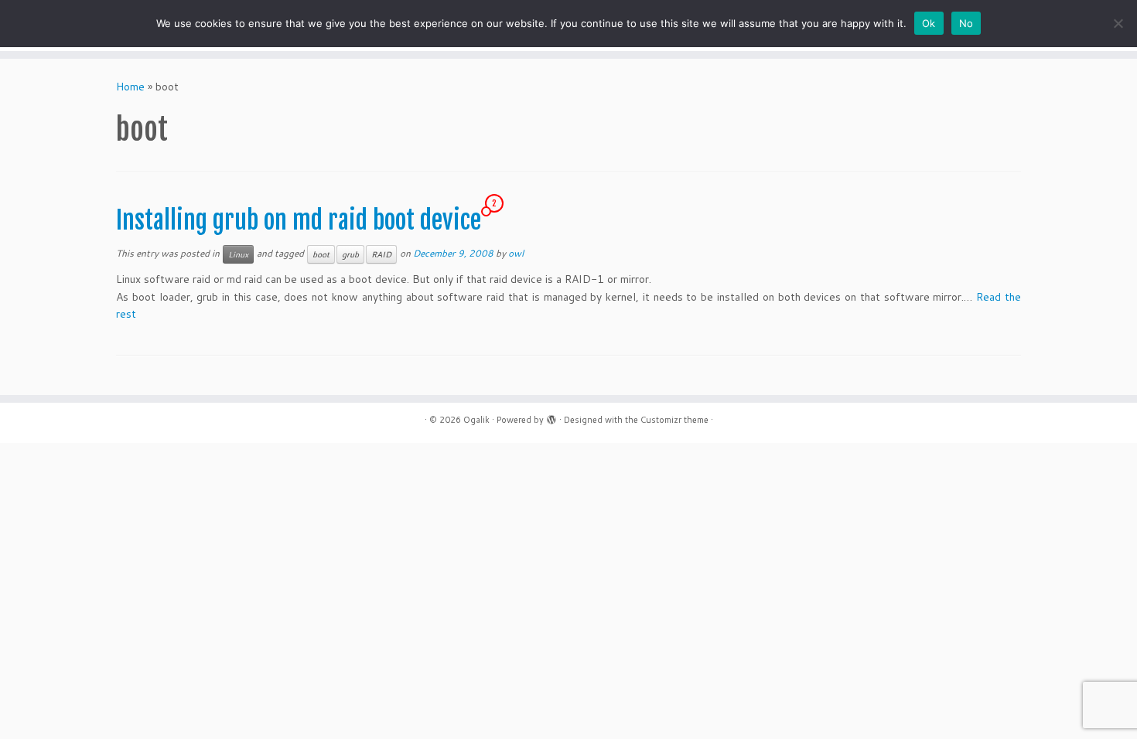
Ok (929, 23)
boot (320, 254)
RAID (381, 254)
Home (130, 86)
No (966, 23)
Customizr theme (674, 420)
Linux (238, 254)
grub (350, 254)
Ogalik (476, 420)
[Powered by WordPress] (551, 416)
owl (516, 253)
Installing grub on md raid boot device (298, 220)
